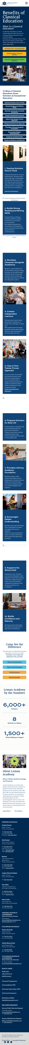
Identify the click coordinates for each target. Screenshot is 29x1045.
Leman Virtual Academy (9, 873)
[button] (14, 761)
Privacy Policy (6, 1040)
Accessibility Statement (19, 1040)
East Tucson (6, 840)
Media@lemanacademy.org (9, 1000)
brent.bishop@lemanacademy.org (11, 920)
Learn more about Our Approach (12, 390)
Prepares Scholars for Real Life (14, 124)
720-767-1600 (8, 936)
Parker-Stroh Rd (7, 930)
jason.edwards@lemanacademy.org (11, 963)
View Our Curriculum (11, 191)
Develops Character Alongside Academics (14, 111)
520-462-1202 (8, 832)
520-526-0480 (10, 850)
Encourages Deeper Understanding (14, 132)
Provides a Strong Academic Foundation (14, 127)
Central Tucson (7, 825)
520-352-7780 (8, 906)
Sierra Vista (6, 899)
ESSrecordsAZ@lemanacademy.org (12, 1020)
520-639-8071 (10, 868)
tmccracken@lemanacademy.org (11, 1012)
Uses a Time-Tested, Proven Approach (14, 119)
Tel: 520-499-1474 (7, 921)
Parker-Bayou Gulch (8, 943)
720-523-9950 (8, 949)
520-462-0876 (12, 835)
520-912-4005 (8, 891)
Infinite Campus (6, 973)
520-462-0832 (8, 879)
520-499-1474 (8, 1013)
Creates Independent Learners (14, 115)
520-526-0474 (8, 846)
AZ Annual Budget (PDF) (9, 985)
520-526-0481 (9, 851)
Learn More (6, 811)
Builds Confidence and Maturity (14, 140)
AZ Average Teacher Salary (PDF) (11, 989)
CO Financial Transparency (9, 993)
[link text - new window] (5, 1042)
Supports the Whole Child (14, 137)
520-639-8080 (8, 865)
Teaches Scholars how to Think (14, 102)
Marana (4, 856)
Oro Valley (5, 884)
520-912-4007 (10, 894)
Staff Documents (6, 976)
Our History (18, 811)
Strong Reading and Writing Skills (14, 106)
